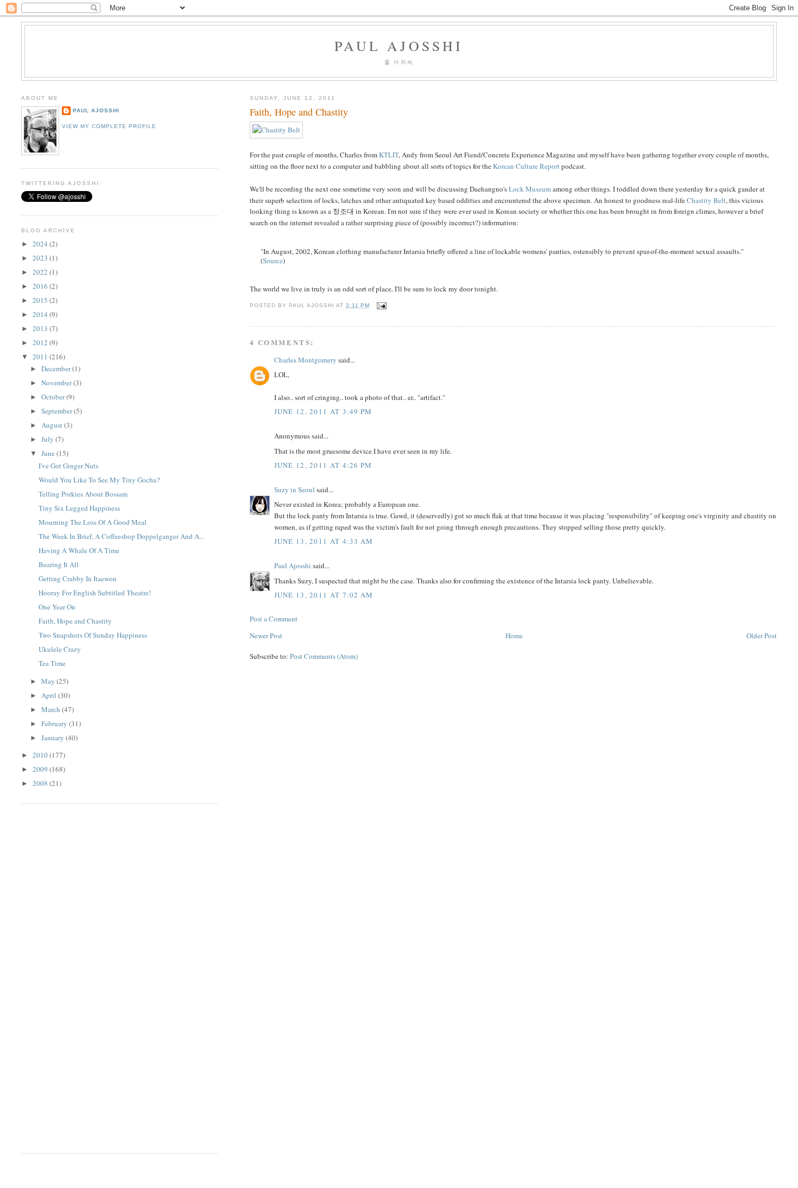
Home (514, 635)
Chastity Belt (706, 200)
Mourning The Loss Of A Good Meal (93, 522)
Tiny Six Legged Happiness (79, 508)
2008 (41, 783)
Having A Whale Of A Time (79, 550)
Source (273, 260)
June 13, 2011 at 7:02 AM (323, 595)
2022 (41, 272)
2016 (41, 286)
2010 (41, 755)
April (49, 695)
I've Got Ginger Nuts (68, 466)
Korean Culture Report (526, 166)
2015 (41, 300)
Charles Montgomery (305, 360)
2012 (41, 342)
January (53, 737)
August (52, 425)
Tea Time (52, 663)
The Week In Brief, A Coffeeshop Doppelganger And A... (121, 536)
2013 (41, 328)
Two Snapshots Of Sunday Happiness (93, 635)
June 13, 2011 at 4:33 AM (323, 541)
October (53, 397)
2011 (41, 356)
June (48, 453)
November (57, 382)
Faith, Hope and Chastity (299, 111)
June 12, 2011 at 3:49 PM (323, 411)
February (55, 723)
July (48, 439)
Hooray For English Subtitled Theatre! (95, 593)
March (51, 709)
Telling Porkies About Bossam (83, 494)
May (48, 681)
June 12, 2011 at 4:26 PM (323, 465)
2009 (41, 769)
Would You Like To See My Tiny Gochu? (99, 480)
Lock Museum (530, 189)
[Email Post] (380, 305)
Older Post (761, 635)
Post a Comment (273, 619)
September (57, 411)
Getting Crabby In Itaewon (78, 578)
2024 (41, 244)
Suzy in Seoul (294, 489)
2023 (41, 258)
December (56, 368)
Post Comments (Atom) (324, 656)
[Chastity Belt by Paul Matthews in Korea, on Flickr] (276, 130)
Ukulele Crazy (60, 649)
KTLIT (388, 155)
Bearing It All (59, 564)
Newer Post (266, 635)
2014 (41, 314)
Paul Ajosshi (398, 45)
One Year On (57, 607)
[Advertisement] (53, 977)
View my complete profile (109, 126)
